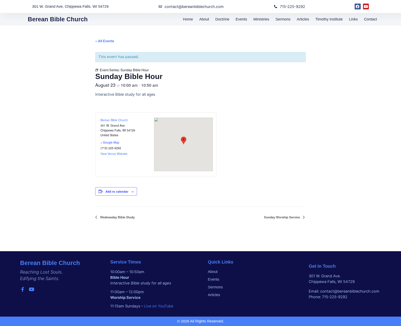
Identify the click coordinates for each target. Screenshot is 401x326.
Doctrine (222, 19)
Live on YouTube (158, 306)
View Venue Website (113, 154)
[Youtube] (366, 7)
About (204, 19)
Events (241, 19)
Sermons (283, 19)
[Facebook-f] (22, 289)
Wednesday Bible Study (117, 217)
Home (188, 19)
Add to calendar (116, 191)
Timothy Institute (329, 19)
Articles (303, 19)
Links (353, 19)
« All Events (104, 40)
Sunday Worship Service (282, 217)
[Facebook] (358, 7)
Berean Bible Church (58, 19)
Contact (370, 19)
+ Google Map (109, 142)
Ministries (261, 19)
